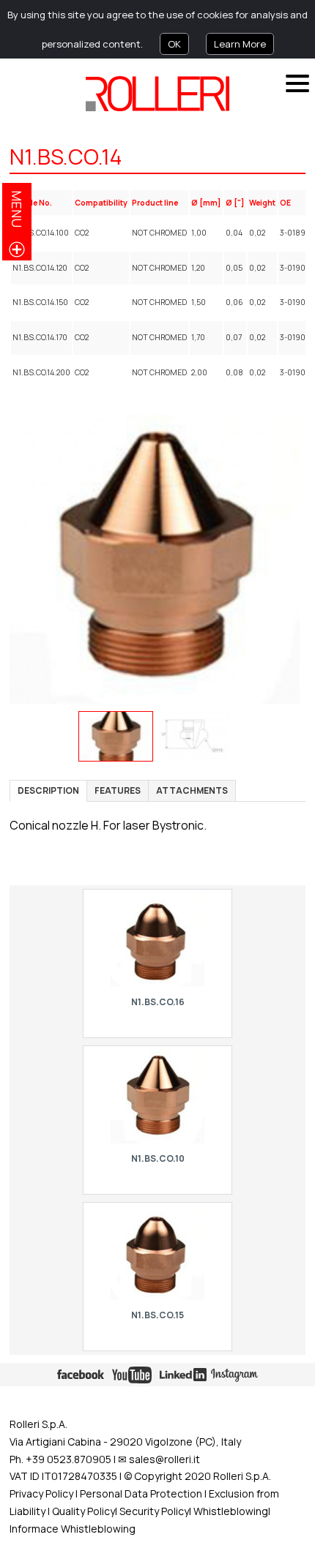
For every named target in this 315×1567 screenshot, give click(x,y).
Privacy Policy (41, 1493)
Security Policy (154, 1511)
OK (174, 43)
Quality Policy (83, 1511)
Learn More (240, 43)
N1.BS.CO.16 (157, 1002)
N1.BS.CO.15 (157, 1315)
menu (17, 209)
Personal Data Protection (140, 1493)
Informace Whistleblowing (73, 1529)
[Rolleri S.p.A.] (157, 93)
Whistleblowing (230, 1511)
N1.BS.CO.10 (157, 1158)
